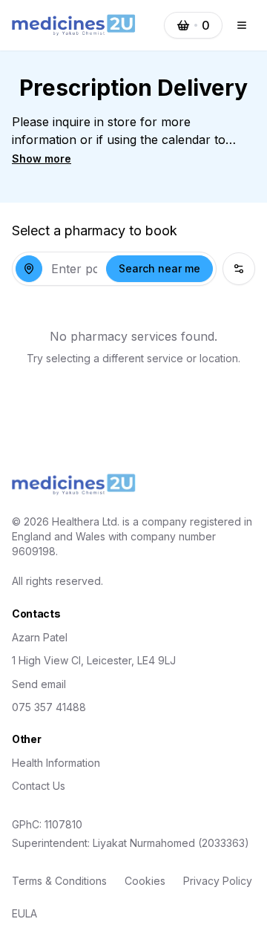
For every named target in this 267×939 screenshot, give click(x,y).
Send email (39, 684)
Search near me (159, 268)
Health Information (56, 762)
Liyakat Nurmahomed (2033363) (171, 843)
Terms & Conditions (59, 880)
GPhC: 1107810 (47, 824)
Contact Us (38, 785)
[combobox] (74, 269)
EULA (24, 913)
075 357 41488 (49, 707)
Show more (41, 158)
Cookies (145, 880)
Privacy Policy (217, 880)
